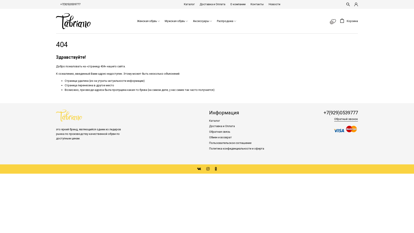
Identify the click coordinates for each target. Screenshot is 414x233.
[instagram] (208, 169)
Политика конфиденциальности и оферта (236, 148)
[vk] (199, 169)
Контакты (257, 4)
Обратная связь (219, 131)
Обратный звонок (346, 119)
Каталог (189, 4)
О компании (238, 4)
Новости (274, 4)
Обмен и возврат (220, 137)
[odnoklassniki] (216, 169)
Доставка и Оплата (212, 4)
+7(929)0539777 (70, 4)
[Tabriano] (73, 21)
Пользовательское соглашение (230, 143)
